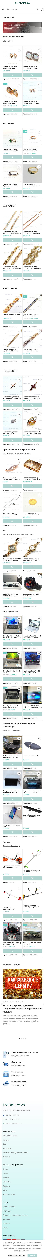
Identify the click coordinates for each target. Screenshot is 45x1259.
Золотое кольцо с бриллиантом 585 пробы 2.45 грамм (10, 185)
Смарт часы (29, 534)
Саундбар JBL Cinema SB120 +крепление (31, 816)
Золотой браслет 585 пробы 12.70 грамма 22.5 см (11, 350)
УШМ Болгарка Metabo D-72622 (32, 943)
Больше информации (16, 1255)
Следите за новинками (20, 1056)
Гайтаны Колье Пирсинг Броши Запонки (16, 453)
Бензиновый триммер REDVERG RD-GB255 (31, 871)
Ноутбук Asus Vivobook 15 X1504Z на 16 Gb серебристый (32, 637)
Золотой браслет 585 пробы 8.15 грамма (31, 350)
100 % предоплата (18, 1085)
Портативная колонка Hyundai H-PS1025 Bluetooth (31, 792)
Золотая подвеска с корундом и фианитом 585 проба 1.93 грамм (12, 398)
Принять (32, 1255)
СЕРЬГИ (8, 40)
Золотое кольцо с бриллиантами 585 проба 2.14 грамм (30, 150)
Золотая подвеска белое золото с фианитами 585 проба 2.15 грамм (12, 434)
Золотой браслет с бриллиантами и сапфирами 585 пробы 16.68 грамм (32, 316)
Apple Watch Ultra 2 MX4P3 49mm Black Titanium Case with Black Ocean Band (10, 596)
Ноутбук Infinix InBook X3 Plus (11, 671)
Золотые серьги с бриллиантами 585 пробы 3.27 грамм (10, 68)
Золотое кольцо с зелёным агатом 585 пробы (11, 150)
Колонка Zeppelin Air (31, 756)
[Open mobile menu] (3, 9)
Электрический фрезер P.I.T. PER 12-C (12, 943)
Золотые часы (7, 534)
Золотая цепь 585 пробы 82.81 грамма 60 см (12, 268)
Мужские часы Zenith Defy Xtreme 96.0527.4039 (31, 595)
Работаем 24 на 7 (18, 1075)
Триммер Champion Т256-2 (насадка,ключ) (32, 906)
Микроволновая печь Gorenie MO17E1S (11, 791)
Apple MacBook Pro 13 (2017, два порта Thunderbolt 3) (31, 672)
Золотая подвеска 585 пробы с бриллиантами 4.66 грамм (32, 433)
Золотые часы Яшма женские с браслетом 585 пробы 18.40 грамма (32, 560)
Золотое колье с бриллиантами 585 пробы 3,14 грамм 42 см (12, 514)
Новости (9, 1001)
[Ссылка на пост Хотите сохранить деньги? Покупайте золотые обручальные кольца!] (22, 984)
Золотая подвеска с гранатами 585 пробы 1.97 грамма (31, 398)
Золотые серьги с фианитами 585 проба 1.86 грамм (31, 103)
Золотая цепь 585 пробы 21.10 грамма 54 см (12, 233)
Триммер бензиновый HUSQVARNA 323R (11, 866)
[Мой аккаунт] (42, 9)
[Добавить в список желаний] (19, 49)
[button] (5, 27)
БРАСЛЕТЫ (10, 288)
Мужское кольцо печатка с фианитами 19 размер (31, 185)
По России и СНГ (18, 1066)
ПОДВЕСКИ (10, 370)
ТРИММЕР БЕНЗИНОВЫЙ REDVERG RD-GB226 (11, 909)
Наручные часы (18, 534)
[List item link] (22, 1135)
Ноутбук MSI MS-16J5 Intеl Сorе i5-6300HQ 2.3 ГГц (32, 707)
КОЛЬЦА (8, 123)
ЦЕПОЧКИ (9, 205)
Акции (4, 1001)
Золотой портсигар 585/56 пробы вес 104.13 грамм (32, 479)
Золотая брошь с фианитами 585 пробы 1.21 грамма (11, 479)
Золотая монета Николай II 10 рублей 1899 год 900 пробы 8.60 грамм (32, 515)
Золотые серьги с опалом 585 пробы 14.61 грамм (30, 68)
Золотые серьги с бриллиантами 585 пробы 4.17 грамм (10, 103)
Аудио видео (16, 730)
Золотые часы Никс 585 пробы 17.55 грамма (12, 559)
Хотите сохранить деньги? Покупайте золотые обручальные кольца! (22, 1008)
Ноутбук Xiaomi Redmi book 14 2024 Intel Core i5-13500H (12, 637)
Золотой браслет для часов (11, 315)
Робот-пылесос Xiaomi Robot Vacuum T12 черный (12, 757)
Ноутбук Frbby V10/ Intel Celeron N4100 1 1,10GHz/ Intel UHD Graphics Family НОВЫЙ (12, 708)
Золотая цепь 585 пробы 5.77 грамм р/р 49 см (31, 233)
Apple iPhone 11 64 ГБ (11, 826)
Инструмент (7, 846)
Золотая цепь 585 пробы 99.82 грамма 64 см (32, 268)
